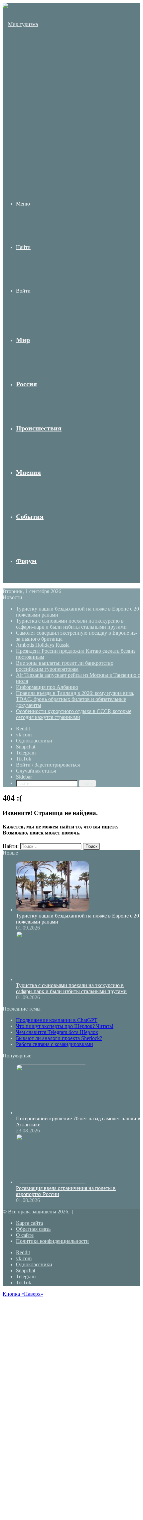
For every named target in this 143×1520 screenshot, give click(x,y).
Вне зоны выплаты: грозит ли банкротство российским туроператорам (64, 666)
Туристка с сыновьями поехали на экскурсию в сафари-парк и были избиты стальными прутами (71, 624)
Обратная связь (33, 1229)
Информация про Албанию (47, 687)
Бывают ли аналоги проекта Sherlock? (59, 1038)
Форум (26, 560)
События (30, 516)
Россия (26, 384)
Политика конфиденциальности (52, 1241)
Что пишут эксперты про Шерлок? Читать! (64, 1026)
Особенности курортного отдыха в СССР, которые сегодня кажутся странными (73, 714)
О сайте (25, 1235)
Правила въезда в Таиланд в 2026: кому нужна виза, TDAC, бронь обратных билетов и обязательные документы (75, 699)
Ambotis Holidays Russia (43, 645)
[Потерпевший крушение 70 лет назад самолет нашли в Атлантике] (52, 1112)
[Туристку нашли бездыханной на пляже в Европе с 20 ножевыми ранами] (52, 909)
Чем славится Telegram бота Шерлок (57, 1032)
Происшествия (39, 428)
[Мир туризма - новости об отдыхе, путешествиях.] (21, 155)
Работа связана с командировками (54, 1044)
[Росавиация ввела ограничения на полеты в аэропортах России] (52, 1182)
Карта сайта (29, 1223)
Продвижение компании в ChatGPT (56, 1020)
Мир (23, 339)
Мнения (28, 472)
